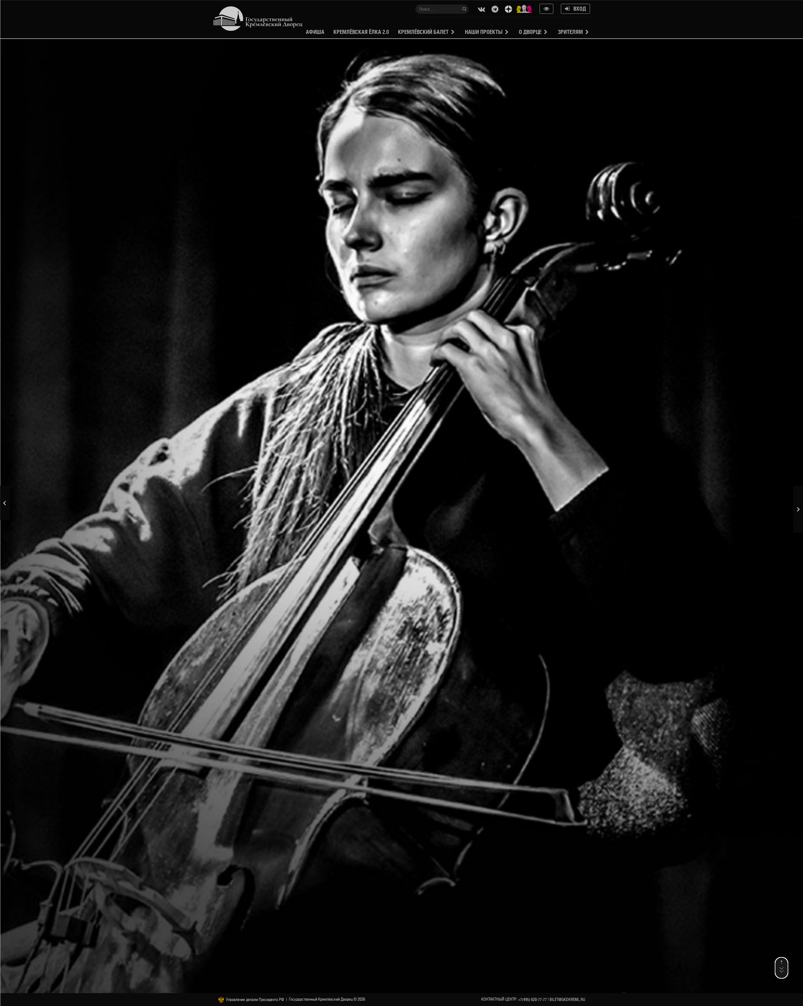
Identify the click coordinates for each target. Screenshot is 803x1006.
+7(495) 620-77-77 (532, 999)
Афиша (315, 32)
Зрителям (570, 32)
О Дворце (530, 32)
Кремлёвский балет (423, 32)
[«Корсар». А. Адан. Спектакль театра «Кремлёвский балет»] (5, 503)
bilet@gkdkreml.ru (567, 999)
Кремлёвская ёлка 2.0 (361, 32)
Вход (578, 8)
